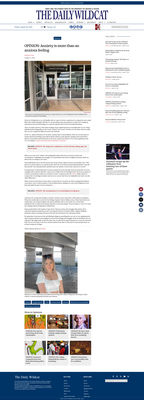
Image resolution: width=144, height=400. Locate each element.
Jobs (65, 393)
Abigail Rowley (108, 105)
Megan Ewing (87, 112)
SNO (79, 398)
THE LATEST (110, 37)
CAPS (47, 302)
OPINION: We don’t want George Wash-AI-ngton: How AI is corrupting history (80, 334)
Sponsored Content (69, 396)
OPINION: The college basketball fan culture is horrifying (57, 359)
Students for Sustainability (79, 302)
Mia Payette (107, 88)
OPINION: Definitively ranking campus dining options (115, 102)
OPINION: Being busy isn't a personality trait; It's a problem (79, 359)
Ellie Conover (108, 79)
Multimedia (91, 22)
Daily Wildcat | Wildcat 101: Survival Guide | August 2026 (117, 51)
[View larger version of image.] (57, 86)
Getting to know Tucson (113, 77)
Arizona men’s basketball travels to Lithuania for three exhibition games (117, 69)
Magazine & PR (60, 22)
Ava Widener (108, 121)
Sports (39, 22)
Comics (71, 22)
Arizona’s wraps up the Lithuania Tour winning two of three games (116, 42)
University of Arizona (32, 306)
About (100, 22)
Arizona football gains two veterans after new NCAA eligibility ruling (117, 111)
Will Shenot (107, 45)
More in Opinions (33, 312)
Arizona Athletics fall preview (115, 119)
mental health (56, 302)
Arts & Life (48, 22)
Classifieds (111, 22)
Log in (82, 398)
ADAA (74, 174)
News (30, 22)
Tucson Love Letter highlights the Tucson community (116, 85)
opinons (65, 302)
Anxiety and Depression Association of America (51, 141)
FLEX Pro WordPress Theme (70, 398)
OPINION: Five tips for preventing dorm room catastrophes (116, 94)
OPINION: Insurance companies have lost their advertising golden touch (35, 360)
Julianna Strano (29, 55)
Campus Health (37, 302)
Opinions (79, 22)
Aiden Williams (108, 97)
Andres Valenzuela (109, 114)
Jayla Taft (107, 63)
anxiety (27, 302)
